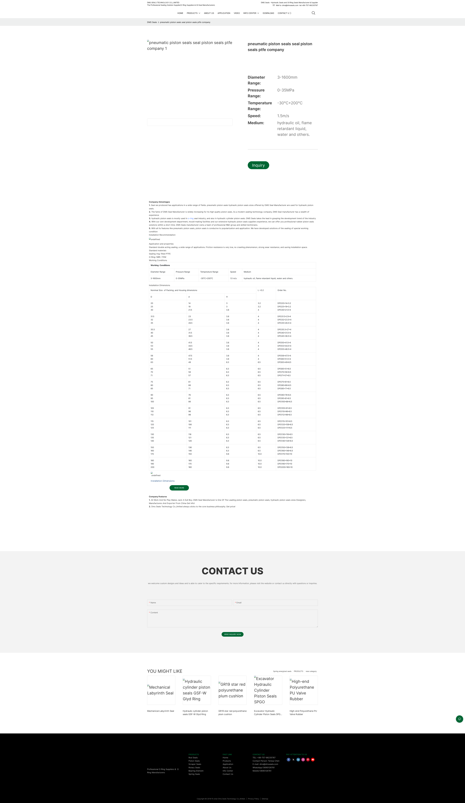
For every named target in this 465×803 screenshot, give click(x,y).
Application (228, 764)
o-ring (191, 218)
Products (227, 761)
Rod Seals (193, 757)
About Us (227, 767)
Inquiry (258, 165)
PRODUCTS (298, 671)
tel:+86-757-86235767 (308, 5)
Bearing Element (196, 771)
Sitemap (264, 799)
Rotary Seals (194, 767)
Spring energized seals (282, 671)
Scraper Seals (195, 764)
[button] (290, 13)
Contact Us (228, 774)
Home (225, 757)
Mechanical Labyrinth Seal (160, 711)
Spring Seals (194, 774)
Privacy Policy (254, 799)
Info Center (228, 771)
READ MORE (179, 488)
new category (311, 671)
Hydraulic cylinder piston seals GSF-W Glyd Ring (195, 713)
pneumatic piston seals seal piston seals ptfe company (185, 22)
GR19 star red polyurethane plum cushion (232, 713)
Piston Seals (194, 761)
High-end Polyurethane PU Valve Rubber (303, 713)
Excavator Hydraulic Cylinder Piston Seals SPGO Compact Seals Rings (268, 713)
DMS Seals (152, 22)
